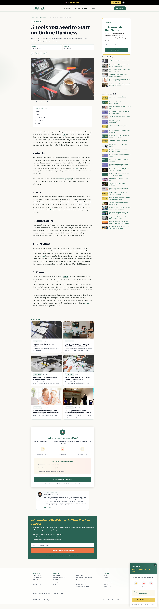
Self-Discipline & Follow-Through (84, 577)
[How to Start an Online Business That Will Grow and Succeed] (78, 329)
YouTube (56, 593)
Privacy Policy (111, 600)
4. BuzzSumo (39, 120)
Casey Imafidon (36, 48)
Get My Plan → (116, 2)
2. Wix (37, 114)
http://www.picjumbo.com (44, 101)
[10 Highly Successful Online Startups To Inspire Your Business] (78, 396)
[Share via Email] (45, 53)
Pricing (93, 8)
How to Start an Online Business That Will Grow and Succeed (77, 345)
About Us (106, 575)
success (87, 303)
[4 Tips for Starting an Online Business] (46, 329)
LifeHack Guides (37, 575)
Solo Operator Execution (82, 586)
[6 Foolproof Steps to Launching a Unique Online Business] (78, 363)
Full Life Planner (57, 580)
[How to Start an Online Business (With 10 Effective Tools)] (46, 363)
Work (37, 17)
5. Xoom (37, 123)
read (43, 256)
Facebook (35, 593)
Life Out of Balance (81, 582)
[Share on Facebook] (32, 53)
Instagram (42, 593)
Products (76, 8)
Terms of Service (103, 600)
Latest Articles (107, 580)
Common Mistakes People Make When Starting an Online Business (46, 411)
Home (32, 17)
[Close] (123, 2)
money (77, 168)
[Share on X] (41, 53)
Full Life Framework (38, 580)
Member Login (107, 586)
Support (106, 588)
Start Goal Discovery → (143, 600)
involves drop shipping (64, 179)
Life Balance (36, 582)
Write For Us (107, 584)
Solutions (84, 8)
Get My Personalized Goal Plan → (62, 479)
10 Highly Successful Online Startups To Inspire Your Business (78, 411)
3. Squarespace (40, 117)
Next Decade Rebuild (81, 584)
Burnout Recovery (80, 575)
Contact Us (106, 577)
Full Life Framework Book (59, 577)
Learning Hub (56, 582)
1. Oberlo (37, 111)
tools (49, 210)
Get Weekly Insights (116, 50)
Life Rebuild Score (37, 577)
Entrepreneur (43, 17)
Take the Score (120, 8)
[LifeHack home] (39, 8)
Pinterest (48, 593)
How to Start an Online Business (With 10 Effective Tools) (45, 378)
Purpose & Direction (81, 580)
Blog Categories (108, 582)
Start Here (67, 8)
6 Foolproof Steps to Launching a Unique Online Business (77, 378)
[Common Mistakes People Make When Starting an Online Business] (46, 396)
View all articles (47, 507)
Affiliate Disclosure (121, 600)
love (64, 134)
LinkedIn (61, 593)
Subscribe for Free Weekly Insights (62, 550)
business (65, 276)
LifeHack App (56, 575)
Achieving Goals (37, 584)
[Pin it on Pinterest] (37, 53)
